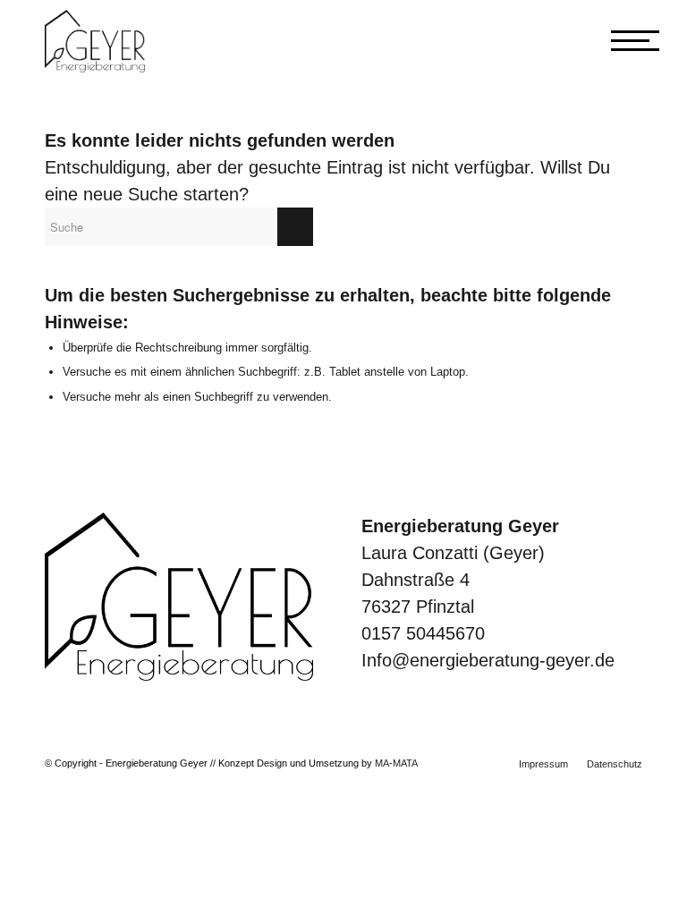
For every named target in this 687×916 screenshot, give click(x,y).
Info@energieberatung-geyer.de (488, 660)
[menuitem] (543, 763)
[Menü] (617, 41)
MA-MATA (396, 763)
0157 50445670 (423, 633)
